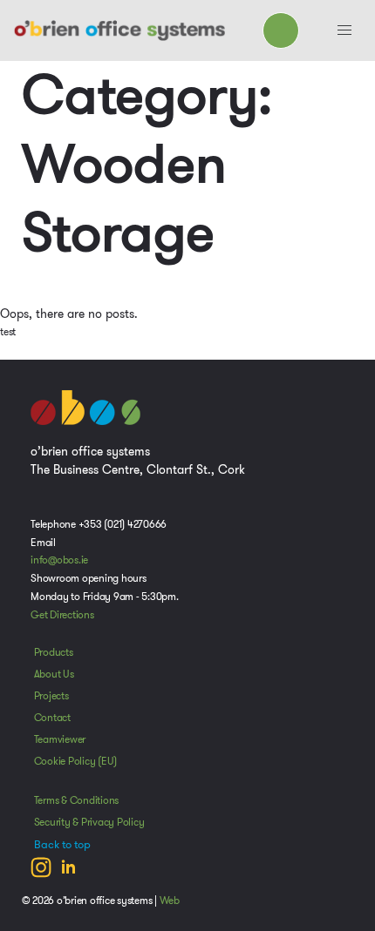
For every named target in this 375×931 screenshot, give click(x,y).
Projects (51, 696)
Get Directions (62, 615)
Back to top (62, 845)
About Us (54, 674)
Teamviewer (60, 739)
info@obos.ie (59, 560)
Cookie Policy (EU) (76, 761)
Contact (52, 718)
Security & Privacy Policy (89, 822)
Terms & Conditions (76, 800)
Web (170, 900)
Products (53, 652)
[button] (344, 30)
